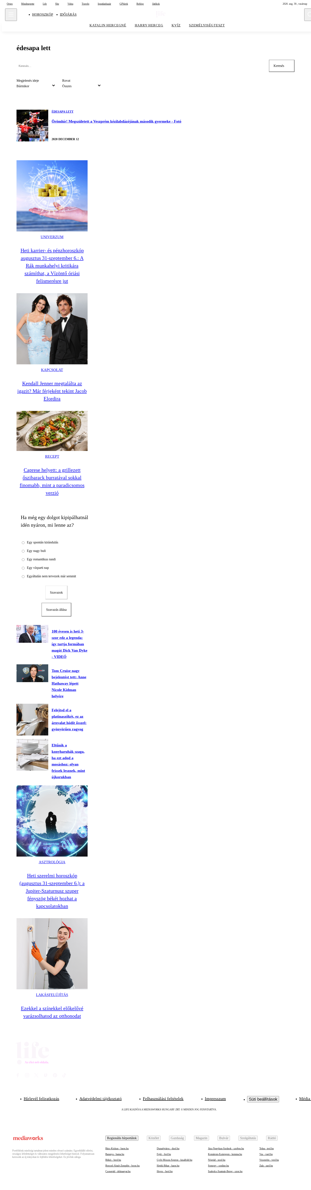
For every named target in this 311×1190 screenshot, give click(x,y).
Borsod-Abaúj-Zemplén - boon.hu (122, 1165)
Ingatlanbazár (104, 3)
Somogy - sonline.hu (218, 1165)
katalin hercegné (107, 25)
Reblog (140, 3)
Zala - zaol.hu (266, 1165)
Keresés (279, 66)
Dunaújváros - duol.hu (168, 1148)
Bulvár (223, 1138)
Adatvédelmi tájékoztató (100, 1098)
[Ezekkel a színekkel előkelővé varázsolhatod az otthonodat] (52, 953)
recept (52, 456)
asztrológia (52, 862)
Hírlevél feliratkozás (41, 1098)
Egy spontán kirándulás (42, 542)
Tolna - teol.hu (266, 1148)
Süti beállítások (263, 1099)
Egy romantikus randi (41, 559)
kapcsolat (52, 370)
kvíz (176, 25)
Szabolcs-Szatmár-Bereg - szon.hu (225, 1171)
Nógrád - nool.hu (216, 1159)
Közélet (154, 1138)
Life (45, 3)
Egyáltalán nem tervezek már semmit (51, 576)
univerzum (52, 237)
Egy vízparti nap (38, 567)
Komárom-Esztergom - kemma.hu (225, 1154)
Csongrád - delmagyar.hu (118, 1171)
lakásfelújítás (52, 995)
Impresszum (215, 1098)
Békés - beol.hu (113, 1159)
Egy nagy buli (36, 551)
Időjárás (68, 14)
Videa (70, 3)
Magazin (201, 1138)
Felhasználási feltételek (163, 1098)
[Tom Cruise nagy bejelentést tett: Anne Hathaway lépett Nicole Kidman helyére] (32, 673)
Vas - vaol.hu (266, 1154)
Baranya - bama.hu (114, 1154)
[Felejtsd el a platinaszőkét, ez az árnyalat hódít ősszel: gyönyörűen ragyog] (32, 719)
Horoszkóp (42, 14)
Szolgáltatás (248, 1138)
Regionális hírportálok (122, 1138)
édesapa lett (62, 111)
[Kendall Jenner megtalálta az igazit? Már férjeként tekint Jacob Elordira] (52, 328)
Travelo (85, 3)
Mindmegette (27, 3)
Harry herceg (149, 25)
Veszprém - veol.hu (269, 1159)
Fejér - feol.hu (164, 1154)
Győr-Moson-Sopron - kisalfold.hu (174, 1159)
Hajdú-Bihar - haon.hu (168, 1165)
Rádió (272, 1138)
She (57, 3)
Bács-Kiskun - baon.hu (117, 1148)
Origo (10, 3)
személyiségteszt (207, 25)
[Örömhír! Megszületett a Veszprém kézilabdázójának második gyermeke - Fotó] (32, 125)
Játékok (156, 3)
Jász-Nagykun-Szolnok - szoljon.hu (226, 1148)
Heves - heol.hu (165, 1171)
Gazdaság (177, 1138)
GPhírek (124, 3)
